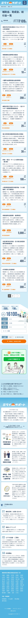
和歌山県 (22, 585)
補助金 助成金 (3, 6)
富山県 (3, 581)
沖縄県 (8, 592)
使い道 (4, 327)
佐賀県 (3, 590)
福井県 (12, 581)
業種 (5, 323)
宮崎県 (21, 590)
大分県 (17, 590)
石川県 (8, 581)
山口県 (21, 586)
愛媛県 (12, 588)
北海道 (3, 575)
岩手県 (12, 575)
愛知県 (12, 583)
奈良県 (17, 585)
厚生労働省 (17, 598)
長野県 (21, 581)
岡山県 (12, 586)
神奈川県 (17, 579)
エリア (4, 319)
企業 (5, 337)
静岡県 (8, 583)
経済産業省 (4, 598)
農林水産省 (4, 600)
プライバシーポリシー (17, 608)
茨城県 (12, 577)
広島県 (17, 586)
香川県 (8, 588)
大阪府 (8, 585)
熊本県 (12, 590)
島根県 (8, 586)
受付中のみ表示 (20, 337)
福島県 (8, 577)
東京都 (12, 579)
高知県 (17, 588)
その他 (17, 592)
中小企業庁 (10, 598)
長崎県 (8, 590)
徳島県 (3, 588)
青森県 (8, 575)
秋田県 (21, 575)
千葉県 (8, 579)
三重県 (17, 583)
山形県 (3, 577)
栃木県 (17, 577)
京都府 (3, 585)
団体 (10, 337)
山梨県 (17, 581)
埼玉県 (3, 579)
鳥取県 (3, 586)
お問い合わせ (13, 610)
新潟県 (22, 579)
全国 (13, 592)
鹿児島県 (4, 592)
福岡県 (21, 588)
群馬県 (21, 577)
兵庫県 (12, 585)
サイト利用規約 (8, 608)
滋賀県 (21, 583)
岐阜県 (3, 583)
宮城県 (17, 575)
